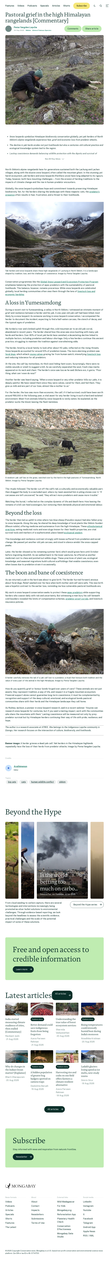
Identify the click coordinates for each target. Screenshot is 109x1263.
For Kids (61, 1206)
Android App (89, 1227)
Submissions (37, 1218)
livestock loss (94, 354)
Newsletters (37, 1214)
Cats (23, 782)
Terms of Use (38, 1223)
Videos (20, 6)
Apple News (89, 1231)
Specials (44, 6)
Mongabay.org (64, 1210)
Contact (35, 1206)
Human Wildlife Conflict (42, 782)
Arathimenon (20, 766)
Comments (73, 28)
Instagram (88, 1206)
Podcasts (32, 6)
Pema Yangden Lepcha (25, 27)
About (34, 1201)
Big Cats (12, 782)
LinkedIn (87, 1201)
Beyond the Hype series (85, 904)
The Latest (10, 1227)
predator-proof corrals (77, 599)
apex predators (75, 592)
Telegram (88, 1223)
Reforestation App (66, 1214)
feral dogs (10, 354)
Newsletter (21, 1157)
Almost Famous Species (41, 30)
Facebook (88, 1218)
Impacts (35, 1210)
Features (9, 6)
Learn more (21, 969)
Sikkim (28, 30)
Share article (91, 28)
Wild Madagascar (66, 1201)
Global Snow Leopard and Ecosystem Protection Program (69, 282)
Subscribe (81, 6)
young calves (36, 354)
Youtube (87, 1210)
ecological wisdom (73, 532)
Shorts (66, 6)
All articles (60, 993)
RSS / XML (88, 1235)
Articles (56, 6)
